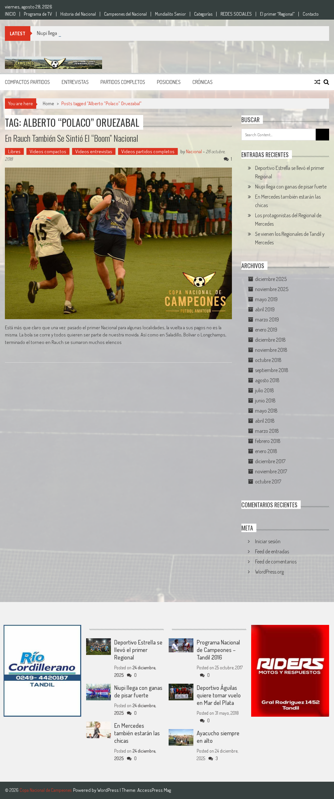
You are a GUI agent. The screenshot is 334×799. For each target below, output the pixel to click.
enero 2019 (266, 329)
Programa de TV (38, 14)
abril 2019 (265, 309)
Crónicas (202, 82)
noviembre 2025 (271, 289)
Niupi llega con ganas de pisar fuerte (72, 33)
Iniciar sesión (268, 541)
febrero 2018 (268, 441)
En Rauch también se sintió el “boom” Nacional (71, 138)
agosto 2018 (267, 380)
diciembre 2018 (270, 339)
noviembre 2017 (271, 471)
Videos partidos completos (148, 151)
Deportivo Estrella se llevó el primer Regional (138, 650)
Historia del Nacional (78, 14)
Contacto (311, 14)
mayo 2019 (266, 299)
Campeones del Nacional (125, 14)
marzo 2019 (267, 319)
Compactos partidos (27, 82)
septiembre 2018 (271, 370)
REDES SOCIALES (236, 14)
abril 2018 (265, 420)
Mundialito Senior (170, 14)
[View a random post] (317, 82)
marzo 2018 (267, 431)
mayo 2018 (266, 410)
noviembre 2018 (271, 350)
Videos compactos (48, 151)
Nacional (194, 151)
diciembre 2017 (270, 461)
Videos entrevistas (93, 151)
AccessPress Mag (154, 790)
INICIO (10, 14)
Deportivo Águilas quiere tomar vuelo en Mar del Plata (219, 695)
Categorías (203, 14)
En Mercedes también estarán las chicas (137, 733)
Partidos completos (122, 82)
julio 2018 (264, 390)
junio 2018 (265, 400)
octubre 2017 (268, 481)
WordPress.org (269, 571)
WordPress (108, 790)
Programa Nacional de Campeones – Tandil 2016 (218, 650)
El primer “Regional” (277, 14)
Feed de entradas (272, 551)
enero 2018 (266, 451)
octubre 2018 (268, 360)
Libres (14, 151)
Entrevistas (75, 82)
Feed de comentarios (275, 561)
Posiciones (169, 82)
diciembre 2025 (271, 279)
